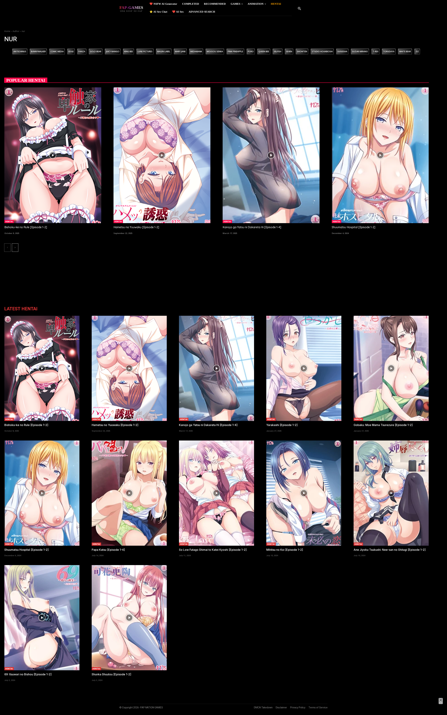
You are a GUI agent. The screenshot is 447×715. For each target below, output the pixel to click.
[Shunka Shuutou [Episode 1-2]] (129, 617)
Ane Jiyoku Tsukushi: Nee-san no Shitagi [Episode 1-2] (390, 549)
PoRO (251, 51)
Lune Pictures (145, 51)
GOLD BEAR (95, 51)
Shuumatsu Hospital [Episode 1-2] (353, 227)
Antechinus (19, 51)
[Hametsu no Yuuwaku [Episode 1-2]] (161, 155)
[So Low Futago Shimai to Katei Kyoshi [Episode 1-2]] (216, 493)
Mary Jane (180, 51)
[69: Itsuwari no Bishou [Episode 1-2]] (41, 617)
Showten (302, 51)
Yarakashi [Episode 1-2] (282, 425)
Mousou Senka (215, 51)
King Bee (128, 51)
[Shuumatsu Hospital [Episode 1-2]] (380, 155)
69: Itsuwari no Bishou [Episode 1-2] (28, 674)
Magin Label (163, 51)
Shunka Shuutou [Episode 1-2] (111, 674)
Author (16, 31)
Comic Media (57, 51)
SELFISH (277, 51)
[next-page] (15, 247)
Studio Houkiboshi (322, 51)
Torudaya (388, 51)
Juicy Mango (112, 51)
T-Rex (375, 51)
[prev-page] (7, 247)
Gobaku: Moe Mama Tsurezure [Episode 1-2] (383, 425)
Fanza (81, 51)
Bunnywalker (38, 51)
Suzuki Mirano (360, 51)
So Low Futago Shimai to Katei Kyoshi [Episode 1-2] (213, 549)
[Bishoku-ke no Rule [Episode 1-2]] (52, 155)
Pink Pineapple (235, 51)
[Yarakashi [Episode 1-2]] (303, 368)
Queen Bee (263, 51)
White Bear (405, 51)
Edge (71, 51)
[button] (299, 9)
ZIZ (417, 51)
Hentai (9, 221)
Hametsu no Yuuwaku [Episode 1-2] (136, 227)
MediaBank (196, 51)
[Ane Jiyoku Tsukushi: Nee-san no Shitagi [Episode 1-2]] (391, 493)
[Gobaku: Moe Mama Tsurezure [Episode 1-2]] (391, 368)
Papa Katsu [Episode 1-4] (108, 549)
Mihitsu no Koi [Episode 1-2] (284, 549)
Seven (289, 51)
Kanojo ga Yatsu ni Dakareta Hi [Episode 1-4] (252, 227)
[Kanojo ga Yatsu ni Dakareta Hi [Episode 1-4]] (271, 155)
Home (7, 31)
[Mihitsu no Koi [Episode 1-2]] (303, 493)
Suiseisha (342, 51)
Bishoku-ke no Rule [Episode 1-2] (25, 227)
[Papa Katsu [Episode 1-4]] (129, 493)
